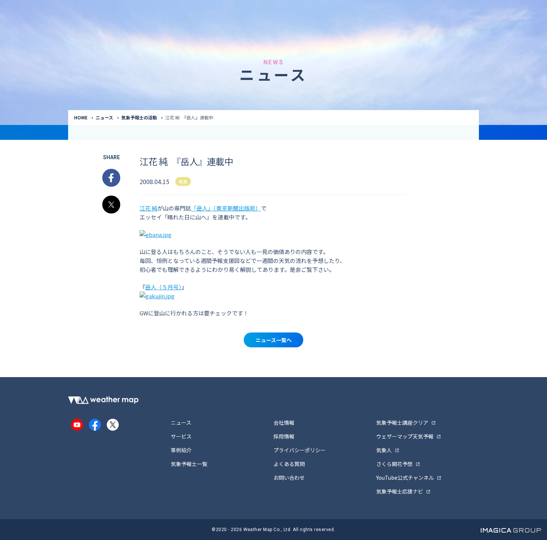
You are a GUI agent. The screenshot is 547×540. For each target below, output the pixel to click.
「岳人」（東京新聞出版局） (226, 208)
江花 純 (148, 208)
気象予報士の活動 (139, 117)
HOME (80, 117)
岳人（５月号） (163, 287)
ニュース (104, 117)
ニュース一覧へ (274, 340)
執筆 (183, 181)
